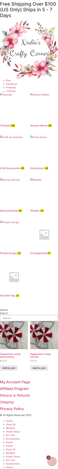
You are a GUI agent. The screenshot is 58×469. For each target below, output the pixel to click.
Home (9, 420)
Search (4, 310)
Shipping (7, 402)
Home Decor (13, 431)
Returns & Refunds (15, 395)
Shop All (10, 424)
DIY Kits (10, 435)
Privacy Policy (12, 409)
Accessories (12, 438)
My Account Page (15, 382)
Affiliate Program (14, 389)
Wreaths (10, 428)
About (9, 442)
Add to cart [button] (8, 367)
